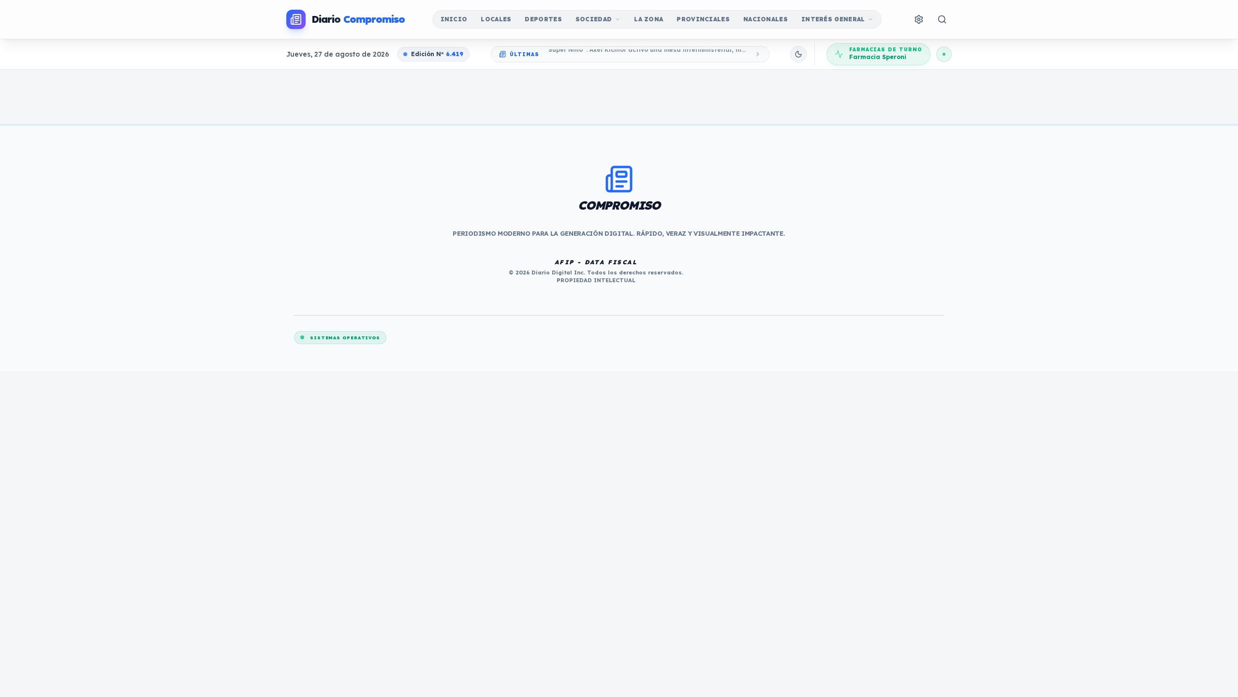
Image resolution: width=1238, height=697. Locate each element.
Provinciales (703, 19)
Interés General (833, 19)
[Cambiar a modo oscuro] (798, 54)
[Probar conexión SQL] (944, 54)
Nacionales (765, 19)
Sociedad (593, 19)
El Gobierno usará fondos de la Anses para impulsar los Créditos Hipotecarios (647, 54)
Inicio (454, 19)
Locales (496, 19)
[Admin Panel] (918, 19)
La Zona (648, 19)
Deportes (543, 19)
